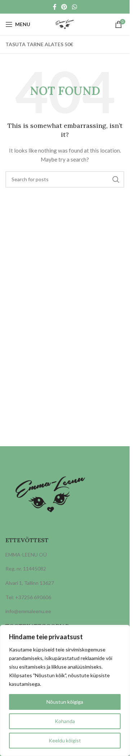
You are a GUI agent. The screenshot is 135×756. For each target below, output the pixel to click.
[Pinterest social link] (64, 6)
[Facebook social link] (54, 6)
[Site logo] (64, 24)
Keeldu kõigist (65, 740)
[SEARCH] (116, 179)
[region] (65, 690)
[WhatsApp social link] (74, 6)
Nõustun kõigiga (64, 702)
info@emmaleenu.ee (28, 611)
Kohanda (65, 721)
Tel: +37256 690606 (28, 597)
